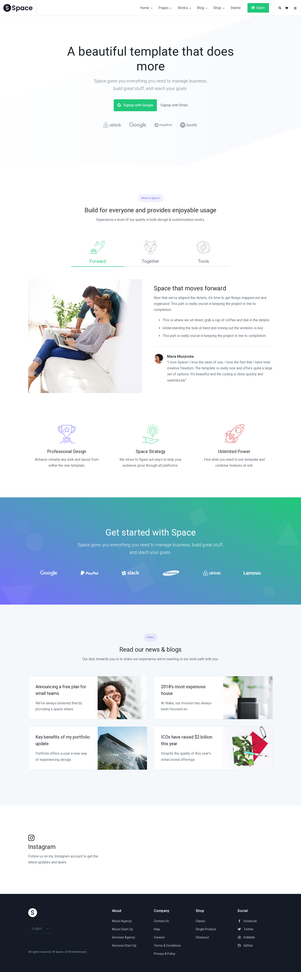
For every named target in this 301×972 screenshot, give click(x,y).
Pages (163, 8)
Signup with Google (138, 105)
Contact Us (161, 921)
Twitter (248, 929)
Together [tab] (150, 261)
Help (157, 929)
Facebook (250, 921)
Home (145, 8)
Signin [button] (260, 7)
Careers (159, 937)
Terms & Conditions (167, 945)
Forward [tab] (97, 261)
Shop (217, 8)
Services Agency (123, 937)
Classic (200, 921)
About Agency (122, 921)
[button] (279, 8)
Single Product (206, 929)
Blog (201, 8)
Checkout (202, 937)
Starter (235, 8)
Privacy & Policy (164, 953)
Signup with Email (174, 105)
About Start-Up (122, 929)
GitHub (248, 945)
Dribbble (249, 937)
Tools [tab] (203, 261)
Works (183, 8)
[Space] (19, 7)
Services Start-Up (124, 945)
